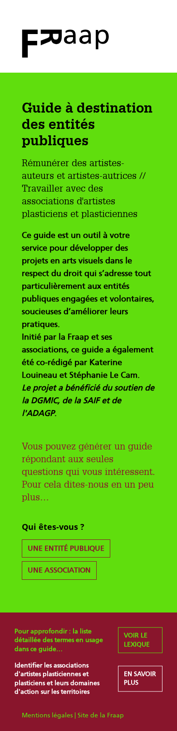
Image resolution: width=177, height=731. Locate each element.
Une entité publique (66, 548)
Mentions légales (47, 715)
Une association (59, 570)
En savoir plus (140, 678)
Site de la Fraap (101, 715)
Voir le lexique (137, 640)
